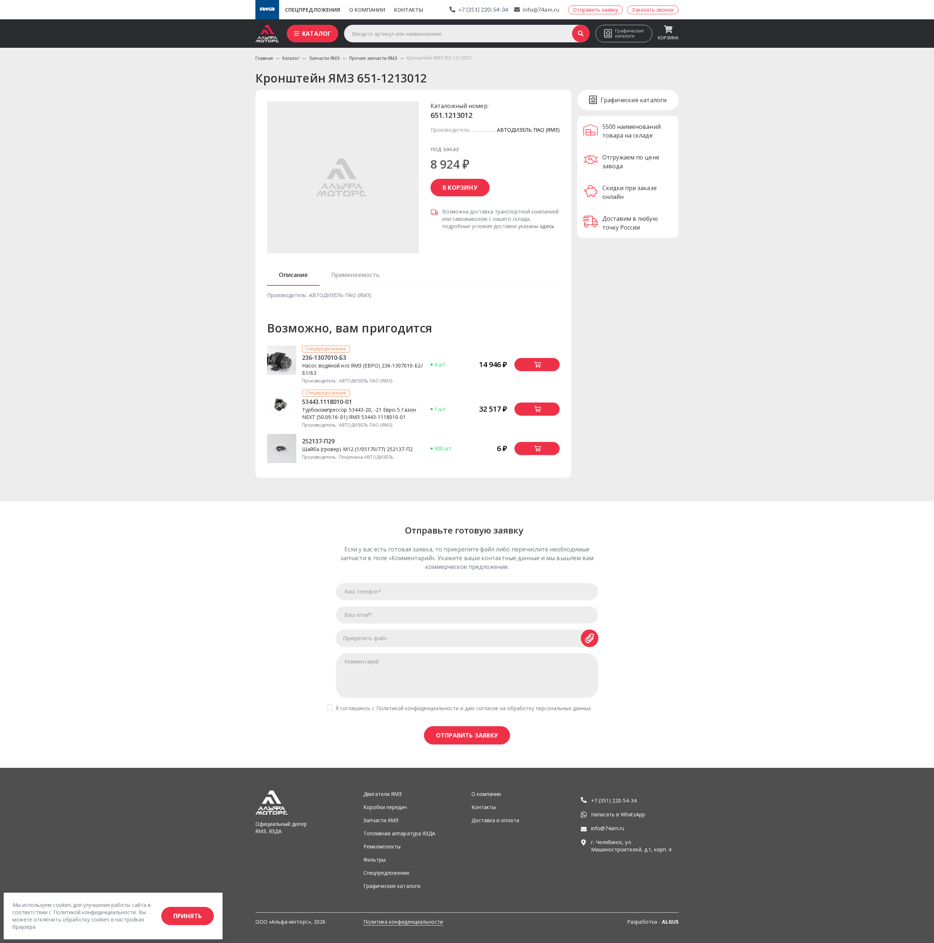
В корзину (460, 188)
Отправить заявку (467, 735)
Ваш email (358, 614)
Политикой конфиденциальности (417, 708)
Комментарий (361, 661)
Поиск (581, 33)
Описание (293, 275)
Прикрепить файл (365, 638)
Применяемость (355, 275)
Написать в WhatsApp (618, 814)
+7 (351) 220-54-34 (483, 10)
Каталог (316, 34)
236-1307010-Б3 (324, 358)
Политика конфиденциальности (403, 921)
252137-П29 (318, 441)
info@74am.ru (541, 10)
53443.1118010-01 (327, 402)
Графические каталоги (629, 33)
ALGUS (670, 921)
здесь (547, 226)
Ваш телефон (362, 591)
